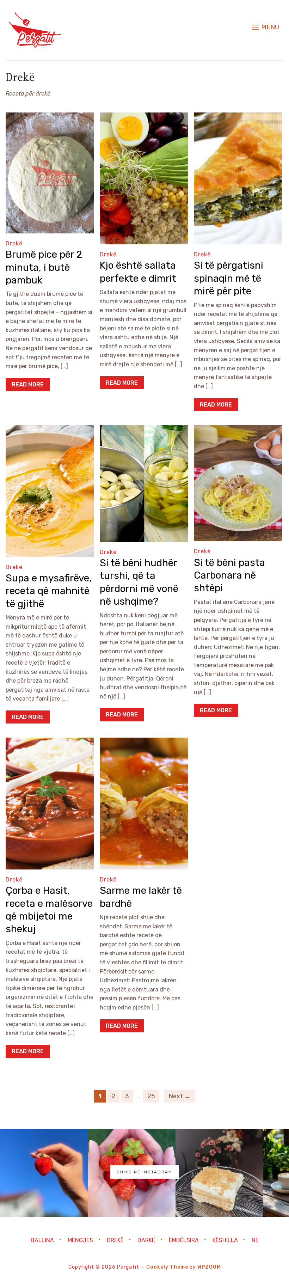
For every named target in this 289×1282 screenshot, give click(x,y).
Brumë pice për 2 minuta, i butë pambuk (44, 267)
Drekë (14, 243)
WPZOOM (209, 1267)
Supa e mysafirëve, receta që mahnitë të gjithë (49, 591)
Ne (255, 1240)
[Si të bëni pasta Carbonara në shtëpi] (238, 430)
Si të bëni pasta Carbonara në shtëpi (229, 575)
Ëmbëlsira (184, 1240)
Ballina (42, 1240)
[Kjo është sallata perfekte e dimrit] (143, 117)
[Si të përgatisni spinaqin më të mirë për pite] (238, 117)
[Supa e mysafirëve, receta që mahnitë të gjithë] (49, 430)
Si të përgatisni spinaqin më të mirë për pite (228, 278)
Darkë (146, 1240)
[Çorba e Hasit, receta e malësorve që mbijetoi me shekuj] (49, 742)
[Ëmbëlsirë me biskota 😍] (219, 1173)
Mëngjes (80, 1240)
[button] (265, 27)
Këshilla (225, 1240)
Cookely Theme (167, 1267)
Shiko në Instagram (144, 1172)
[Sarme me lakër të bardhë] (143, 742)
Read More (28, 384)
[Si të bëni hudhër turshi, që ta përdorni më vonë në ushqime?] (143, 430)
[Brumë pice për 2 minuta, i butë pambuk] (49, 117)
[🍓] (44, 1173)
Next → (179, 1096)
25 (151, 1096)
